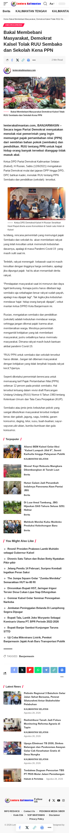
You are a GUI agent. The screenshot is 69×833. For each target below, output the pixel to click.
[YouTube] (58, 800)
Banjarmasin (26, 656)
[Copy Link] (23, 60)
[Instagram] (63, 800)
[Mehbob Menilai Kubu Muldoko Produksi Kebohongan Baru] (12, 526)
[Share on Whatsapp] (38, 670)
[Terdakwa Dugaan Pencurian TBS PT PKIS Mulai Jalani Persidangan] (12, 775)
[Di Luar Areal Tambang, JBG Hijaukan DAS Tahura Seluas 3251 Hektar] (12, 507)
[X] (53, 800)
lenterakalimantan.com (24, 70)
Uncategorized (13, 25)
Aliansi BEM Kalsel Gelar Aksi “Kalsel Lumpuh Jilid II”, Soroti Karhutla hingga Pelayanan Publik (44, 450)
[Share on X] (17, 60)
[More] (33, 60)
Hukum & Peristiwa (33, 779)
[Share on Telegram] (46, 670)
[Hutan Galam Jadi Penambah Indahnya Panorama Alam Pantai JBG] (12, 487)
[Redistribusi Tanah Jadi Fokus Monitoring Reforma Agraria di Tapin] (12, 724)
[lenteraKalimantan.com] (26, 3)
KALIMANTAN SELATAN (36, 459)
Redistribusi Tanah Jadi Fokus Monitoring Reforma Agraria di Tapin (42, 724)
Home (6, 19)
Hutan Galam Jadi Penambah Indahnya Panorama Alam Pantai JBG (43, 486)
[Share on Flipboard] (30, 670)
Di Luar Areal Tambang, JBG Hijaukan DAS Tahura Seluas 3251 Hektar (44, 506)
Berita (27, 474)
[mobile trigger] (7, 3)
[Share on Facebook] (12, 60)
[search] (45, 4)
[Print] (28, 60)
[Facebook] (49, 800)
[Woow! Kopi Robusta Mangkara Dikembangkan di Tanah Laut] (12, 471)
